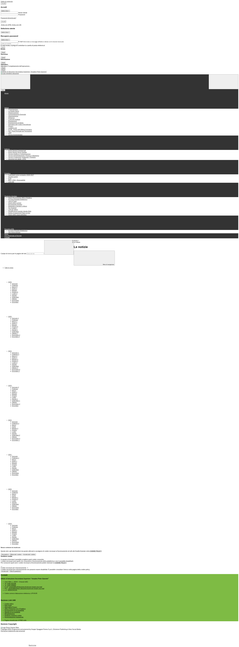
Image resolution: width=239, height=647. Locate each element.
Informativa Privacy (10, 607)
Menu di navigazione (108, 264)
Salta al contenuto (7, 1)
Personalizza (4, 554)
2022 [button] (10, 420)
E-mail (20, 41)
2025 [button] (10, 316)
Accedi (3, 3)
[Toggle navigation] (15, 81)
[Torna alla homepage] (119, 72)
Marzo (14, 287)
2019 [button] (10, 524)
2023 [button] (10, 385)
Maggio (14, 290)
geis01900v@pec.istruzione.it (26, 588)
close (2, 90)
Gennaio (15, 284)
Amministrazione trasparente (13, 617)
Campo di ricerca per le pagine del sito (13, 253)
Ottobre (14, 299)
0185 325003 (11, 585)
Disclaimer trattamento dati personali (13, 631)
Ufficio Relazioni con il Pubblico (15, 609)
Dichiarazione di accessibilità (14, 610)
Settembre (15, 297)
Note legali (8, 605)
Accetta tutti (29, 554)
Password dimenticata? (8, 18)
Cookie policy (9, 604)
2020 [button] (10, 489)
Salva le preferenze (15, 571)
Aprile (14, 289)
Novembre (15, 300)
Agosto (14, 295)
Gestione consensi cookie (13, 615)
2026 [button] (10, 282)
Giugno (15, 292)
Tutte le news (8, 268)
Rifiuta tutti (15, 554)
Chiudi (3, 52)
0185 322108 (11, 583)
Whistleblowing (9, 614)
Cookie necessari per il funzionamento (14, 568)
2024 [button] (10, 351)
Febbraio (15, 285)
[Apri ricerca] (223, 81)
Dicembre (15, 302)
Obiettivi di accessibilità (12, 612)
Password (21, 14)
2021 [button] (10, 454)
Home (76, 240)
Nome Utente (22, 13)
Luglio (14, 294)
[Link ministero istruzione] (10, 73)
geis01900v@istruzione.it (25, 587)
